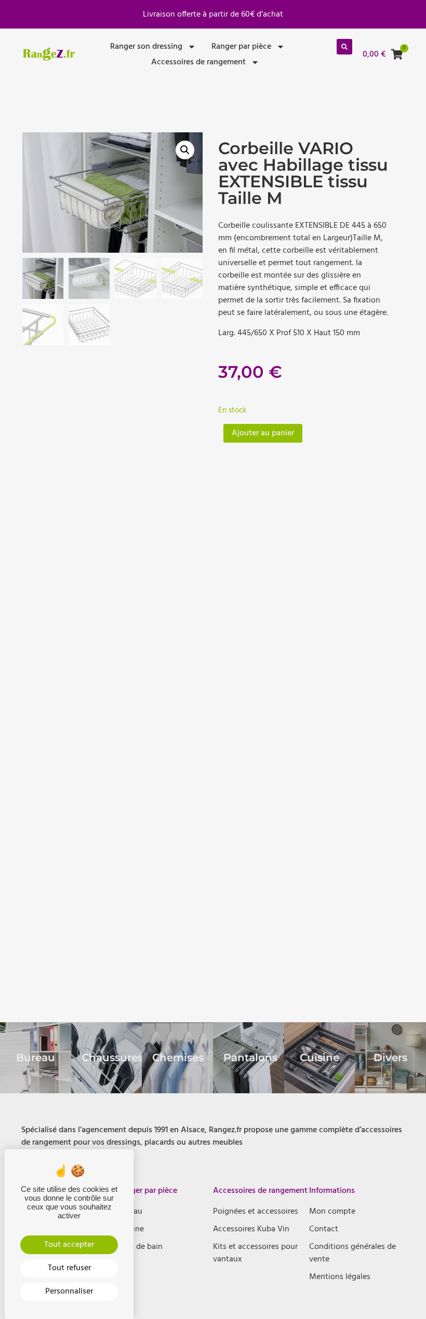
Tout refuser (69, 1268)
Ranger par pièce (241, 46)
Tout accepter (69, 1245)
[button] (344, 46)
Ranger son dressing (146, 46)
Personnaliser (69, 1291)
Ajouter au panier (263, 433)
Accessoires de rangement (198, 62)
